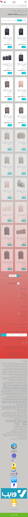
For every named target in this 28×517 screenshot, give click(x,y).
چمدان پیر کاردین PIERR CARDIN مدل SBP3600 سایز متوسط (7, 39)
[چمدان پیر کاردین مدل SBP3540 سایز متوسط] (21, 159)
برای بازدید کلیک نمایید (22, 327)
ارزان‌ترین (4, 20)
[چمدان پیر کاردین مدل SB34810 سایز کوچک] (7, 183)
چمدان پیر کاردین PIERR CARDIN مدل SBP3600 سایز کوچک (21, 39)
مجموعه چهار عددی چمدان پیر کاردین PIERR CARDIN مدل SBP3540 (21, 191)
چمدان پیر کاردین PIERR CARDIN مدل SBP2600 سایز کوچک (7, 91)
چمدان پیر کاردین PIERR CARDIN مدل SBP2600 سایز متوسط (21, 117)
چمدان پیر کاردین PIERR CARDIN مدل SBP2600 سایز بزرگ (7, 117)
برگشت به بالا (13, 283)
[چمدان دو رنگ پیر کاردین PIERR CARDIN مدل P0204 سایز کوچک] (7, 231)
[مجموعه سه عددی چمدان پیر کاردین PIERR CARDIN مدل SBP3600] (7, 57)
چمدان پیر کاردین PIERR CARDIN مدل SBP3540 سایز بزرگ (7, 167)
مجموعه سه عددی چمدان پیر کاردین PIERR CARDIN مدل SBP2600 (21, 238)
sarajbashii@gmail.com (14, 355)
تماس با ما (25, 302)
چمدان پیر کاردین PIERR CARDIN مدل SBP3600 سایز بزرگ (21, 65)
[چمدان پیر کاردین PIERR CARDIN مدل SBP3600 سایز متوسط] (7, 31)
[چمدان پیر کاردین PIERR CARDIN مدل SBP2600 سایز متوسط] (21, 109)
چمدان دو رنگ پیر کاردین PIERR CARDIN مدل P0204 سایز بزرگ (7, 263)
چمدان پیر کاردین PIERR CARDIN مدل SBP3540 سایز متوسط (21, 167)
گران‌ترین (8, 20)
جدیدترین (19, 20)
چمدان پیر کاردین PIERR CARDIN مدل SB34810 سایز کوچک (7, 191)
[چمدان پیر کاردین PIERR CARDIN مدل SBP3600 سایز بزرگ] (21, 57)
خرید (23, 47)
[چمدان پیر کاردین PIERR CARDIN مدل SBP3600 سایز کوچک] (21, 31)
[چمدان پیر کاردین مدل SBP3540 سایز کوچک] (7, 135)
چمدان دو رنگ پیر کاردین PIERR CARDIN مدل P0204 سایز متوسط (21, 263)
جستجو (13, 515)
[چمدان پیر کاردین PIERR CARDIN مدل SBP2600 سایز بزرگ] (7, 109)
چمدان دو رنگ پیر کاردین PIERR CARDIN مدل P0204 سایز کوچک (7, 238)
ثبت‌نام (3, 335)
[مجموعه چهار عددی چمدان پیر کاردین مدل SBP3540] (21, 183)
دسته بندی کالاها (23, 298)
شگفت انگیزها (24, 293)
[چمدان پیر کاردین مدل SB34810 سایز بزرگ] (21, 83)
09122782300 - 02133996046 (13, 353)
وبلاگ (26, 300)
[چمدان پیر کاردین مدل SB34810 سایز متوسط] (21, 208)
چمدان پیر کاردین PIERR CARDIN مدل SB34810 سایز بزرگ (21, 91)
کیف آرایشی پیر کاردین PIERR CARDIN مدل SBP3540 (22, 143)
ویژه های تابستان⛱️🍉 (22, 295)
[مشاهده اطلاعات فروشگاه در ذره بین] (14, 509)
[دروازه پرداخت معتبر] (14, 466)
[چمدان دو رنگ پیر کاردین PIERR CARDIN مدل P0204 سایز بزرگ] (7, 255)
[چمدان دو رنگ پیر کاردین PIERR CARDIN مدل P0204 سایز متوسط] (21, 255)
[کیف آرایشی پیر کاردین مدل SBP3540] (21, 135)
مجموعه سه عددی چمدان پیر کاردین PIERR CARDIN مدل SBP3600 (7, 65)
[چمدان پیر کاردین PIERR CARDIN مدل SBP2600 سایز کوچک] (7, 83)
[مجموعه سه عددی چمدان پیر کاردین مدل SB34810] (7, 208)
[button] (2, 1)
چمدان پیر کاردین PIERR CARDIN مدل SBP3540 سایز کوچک (7, 143)
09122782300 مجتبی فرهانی (20, 423)
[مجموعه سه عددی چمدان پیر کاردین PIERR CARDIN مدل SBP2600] (21, 231)
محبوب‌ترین (14, 20)
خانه (26, 291)
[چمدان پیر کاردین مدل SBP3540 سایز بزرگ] (7, 159)
